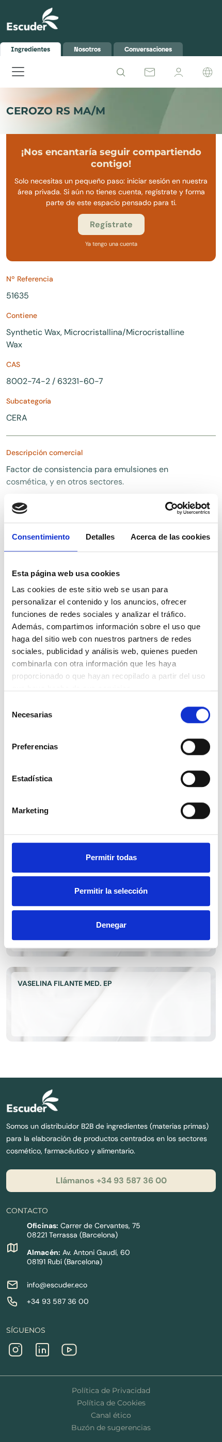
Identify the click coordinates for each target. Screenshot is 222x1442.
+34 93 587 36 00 (58, 1301)
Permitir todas (111, 857)
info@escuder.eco (57, 1284)
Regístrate (111, 224)
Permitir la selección (111, 890)
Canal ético (111, 1415)
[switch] (195, 747)
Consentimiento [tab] (41, 536)
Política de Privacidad (111, 1390)
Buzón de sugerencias (111, 1427)
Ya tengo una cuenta (111, 243)
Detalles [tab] (100, 536)
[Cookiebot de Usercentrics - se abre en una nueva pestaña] (165, 508)
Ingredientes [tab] (30, 49)
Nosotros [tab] (87, 49)
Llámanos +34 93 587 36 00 (111, 1180)
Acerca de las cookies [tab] (170, 536)
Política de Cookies (111, 1402)
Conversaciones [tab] (148, 49)
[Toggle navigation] (13, 76)
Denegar (111, 924)
